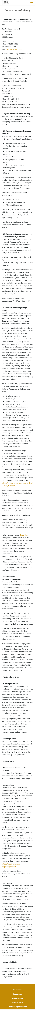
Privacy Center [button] (17, 1002)
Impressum (17, 994)
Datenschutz (17, 990)
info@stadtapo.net (14, 49)
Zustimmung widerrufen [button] (17, 1007)
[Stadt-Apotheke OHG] (15, 2)
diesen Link (24, 535)
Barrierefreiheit (17, 998)
